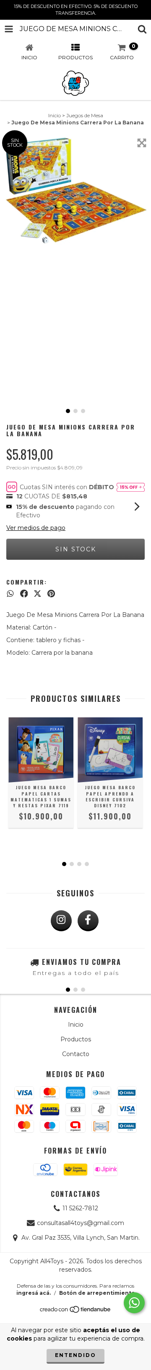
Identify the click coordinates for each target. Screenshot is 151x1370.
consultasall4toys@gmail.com (80, 1223)
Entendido (75, 1355)
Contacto (75, 1054)
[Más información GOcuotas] (131, 487)
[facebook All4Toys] (88, 920)
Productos (75, 1039)
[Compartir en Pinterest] (51, 594)
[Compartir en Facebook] (24, 594)
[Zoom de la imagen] (142, 143)
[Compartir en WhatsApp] (10, 594)
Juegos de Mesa (84, 115)
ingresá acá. (33, 1293)
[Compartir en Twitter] (38, 594)
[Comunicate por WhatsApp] (134, 1302)
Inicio (54, 115)
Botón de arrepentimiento (97, 1293)
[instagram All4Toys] (61, 920)
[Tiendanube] (75, 1311)
